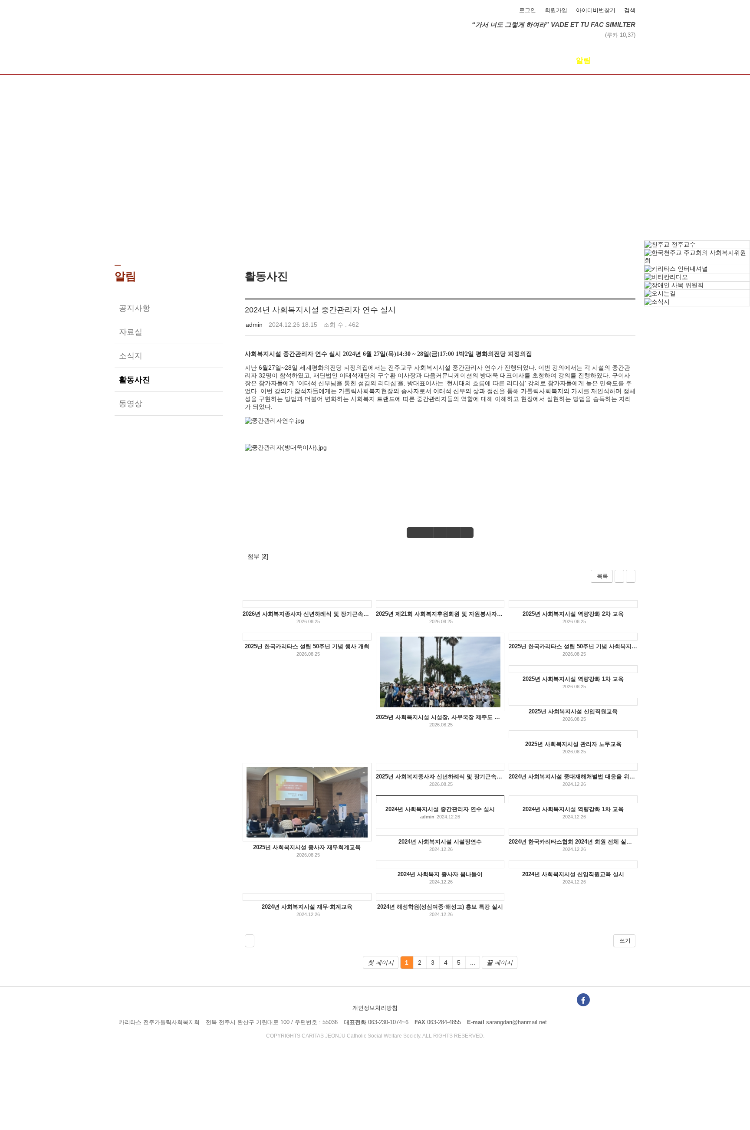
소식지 (130, 355)
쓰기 (625, 940)
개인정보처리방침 (375, 1008)
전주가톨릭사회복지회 (175, 16)
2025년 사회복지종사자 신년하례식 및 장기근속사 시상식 (440, 776)
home (348, 236)
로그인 (527, 10)
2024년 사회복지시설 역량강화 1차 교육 (573, 809)
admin (254, 324)
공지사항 (134, 308)
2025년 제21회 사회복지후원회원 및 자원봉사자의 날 (440, 614)
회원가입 (556, 10)
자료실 (130, 332)
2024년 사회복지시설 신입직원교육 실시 (573, 874)
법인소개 (166, 60)
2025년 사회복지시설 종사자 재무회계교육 (307, 847)
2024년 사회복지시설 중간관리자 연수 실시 (320, 309)
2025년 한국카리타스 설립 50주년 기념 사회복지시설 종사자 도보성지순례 (573, 646)
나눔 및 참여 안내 (375, 60)
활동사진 (134, 379)
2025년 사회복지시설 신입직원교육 (573, 711)
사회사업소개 (271, 60)
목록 (602, 576)
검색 (629, 10)
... (472, 962)
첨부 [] (257, 556)
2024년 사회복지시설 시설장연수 (440, 841)
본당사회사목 (479, 60)
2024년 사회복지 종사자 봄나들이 (440, 874)
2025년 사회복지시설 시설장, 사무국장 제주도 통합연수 (440, 717)
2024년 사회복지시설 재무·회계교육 (307, 906)
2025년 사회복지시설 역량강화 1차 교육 (573, 679)
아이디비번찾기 (595, 10)
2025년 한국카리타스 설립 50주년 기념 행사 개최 (307, 646)
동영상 (130, 403)
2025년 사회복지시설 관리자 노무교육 (573, 744)
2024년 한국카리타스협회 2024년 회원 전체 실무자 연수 (573, 841)
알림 (583, 60)
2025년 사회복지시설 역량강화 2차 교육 (573, 614)
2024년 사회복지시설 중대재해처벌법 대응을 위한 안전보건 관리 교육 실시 (573, 776)
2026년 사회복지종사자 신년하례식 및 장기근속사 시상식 (307, 614)
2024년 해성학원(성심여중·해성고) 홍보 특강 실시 (440, 906)
